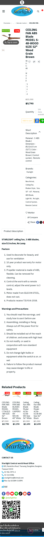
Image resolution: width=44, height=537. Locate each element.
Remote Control (22, 23)
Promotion (7, 23)
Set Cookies (33, 530)
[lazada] (29, 494)
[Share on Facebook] (37, 222)
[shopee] (25, 494)
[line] (16, 494)
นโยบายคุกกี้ (6, 533)
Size (38, 188)
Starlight (30, 172)
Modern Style (31, 188)
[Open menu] (3, 11)
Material (36, 192)
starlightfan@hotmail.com (14, 478)
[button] (38, 11)
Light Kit (29, 198)
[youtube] (12, 494)
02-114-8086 (9, 475)
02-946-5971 (9, 472)
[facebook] (4, 494)
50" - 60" (29, 192)
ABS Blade (30, 195)
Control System (31, 202)
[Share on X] (41, 222)
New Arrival (30, 181)
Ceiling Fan (30, 185)
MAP (6, 486)
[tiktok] (20, 494)
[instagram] (8, 494)
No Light (36, 198)
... (13, 23)
